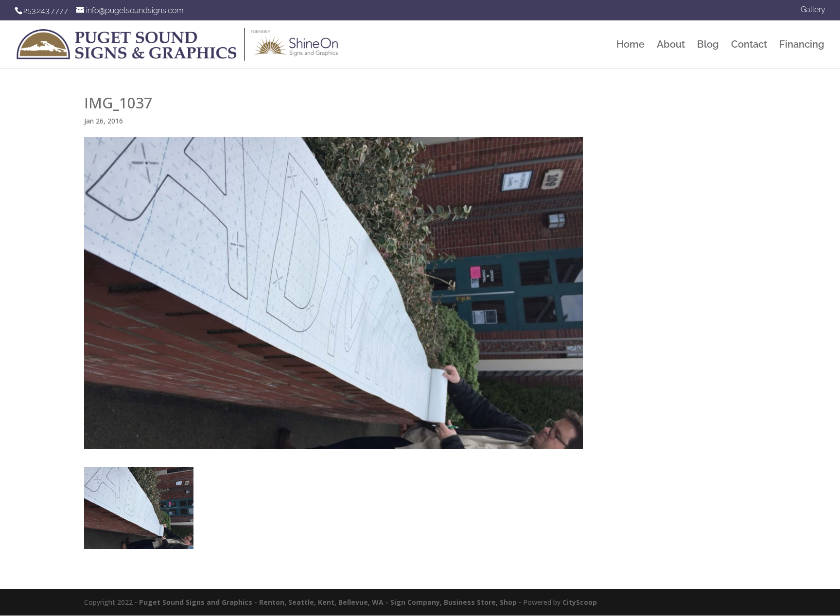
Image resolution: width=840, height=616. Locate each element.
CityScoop (579, 602)
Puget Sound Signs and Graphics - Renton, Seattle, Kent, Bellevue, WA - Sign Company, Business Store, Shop (328, 602)
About (671, 45)
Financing (801, 45)
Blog (708, 45)
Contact (749, 45)
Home (630, 45)
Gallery (813, 10)
